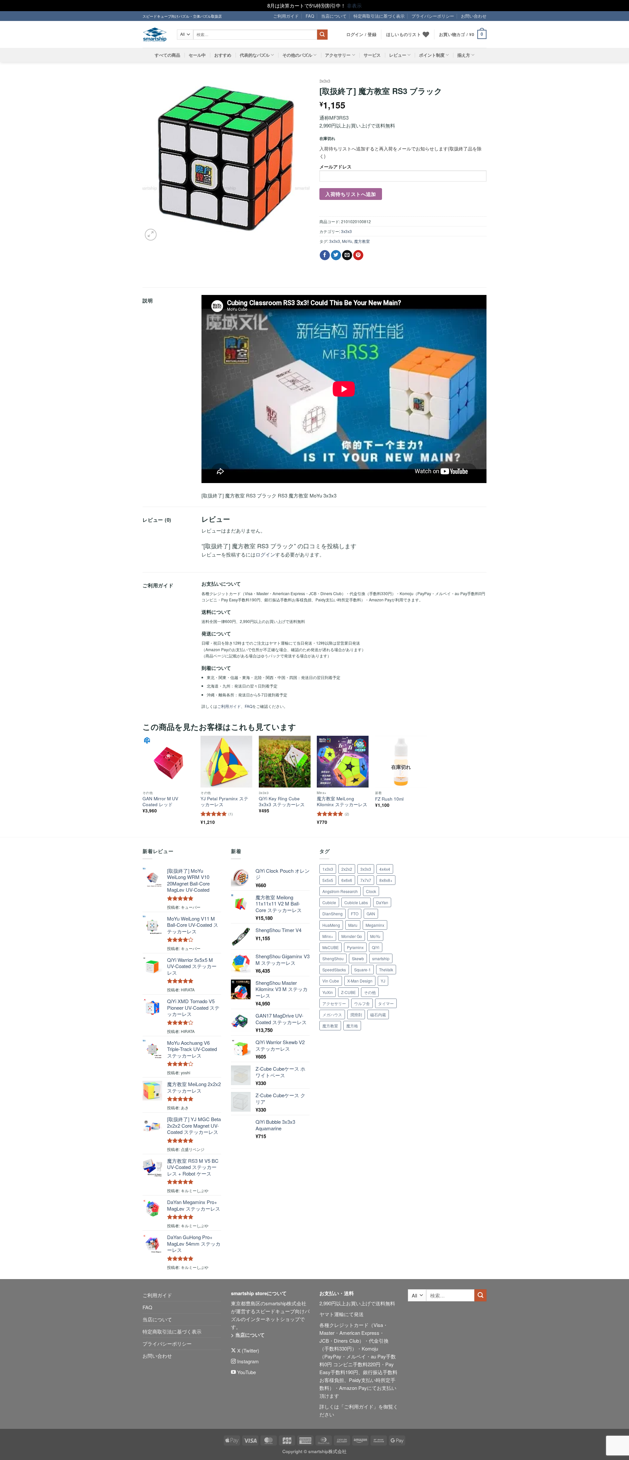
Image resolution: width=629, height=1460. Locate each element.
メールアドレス (335, 166)
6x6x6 (346, 880)
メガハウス (332, 1014)
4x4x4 (384, 869)
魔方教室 (362, 241)
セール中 (197, 55)
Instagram (247, 1361)
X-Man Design (359, 980)
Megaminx (375, 925)
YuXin (327, 992)
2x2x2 (346, 869)
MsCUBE (330, 947)
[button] (462, 35)
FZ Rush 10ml (389, 799)
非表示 (354, 5)
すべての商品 (167, 55)
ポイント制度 (432, 55)
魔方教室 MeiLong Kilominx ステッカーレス (342, 801)
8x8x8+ (385, 880)
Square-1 (362, 969)
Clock (371, 891)
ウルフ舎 (362, 1003)
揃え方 (463, 55)
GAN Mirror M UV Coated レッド (160, 801)
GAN (371, 913)
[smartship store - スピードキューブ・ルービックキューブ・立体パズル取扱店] (155, 34)
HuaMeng (331, 925)
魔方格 (352, 1025)
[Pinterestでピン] (358, 255)
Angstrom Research (340, 891)
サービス (372, 55)
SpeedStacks (334, 969)
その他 (370, 992)
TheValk (386, 969)
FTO (354, 913)
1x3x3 (327, 869)
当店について (334, 16)
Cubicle (329, 902)
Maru (352, 925)
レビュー (397, 55)
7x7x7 (365, 880)
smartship (381, 958)
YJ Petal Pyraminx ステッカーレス (224, 801)
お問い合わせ (473, 16)
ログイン (265, 554)
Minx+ (327, 936)
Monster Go (351, 936)
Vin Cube (330, 980)
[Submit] (322, 34)
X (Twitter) (247, 1350)
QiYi (375, 947)
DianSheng (332, 913)
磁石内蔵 (378, 1014)
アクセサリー (338, 55)
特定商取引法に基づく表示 (379, 16)
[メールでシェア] (347, 255)
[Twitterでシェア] (336, 255)
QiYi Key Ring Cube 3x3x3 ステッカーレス (282, 801)
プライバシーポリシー (432, 16)
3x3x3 (324, 81)
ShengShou (333, 958)
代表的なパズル (255, 55)
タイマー (386, 1003)
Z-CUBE (348, 992)
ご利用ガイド (286, 16)
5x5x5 (327, 880)
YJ (383, 980)
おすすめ (222, 55)
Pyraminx (355, 947)
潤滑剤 (356, 1014)
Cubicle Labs (356, 902)
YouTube (246, 1372)
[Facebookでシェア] (325, 255)
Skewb (358, 958)
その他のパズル (297, 55)
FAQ (310, 16)
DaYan (382, 902)
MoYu (347, 241)
